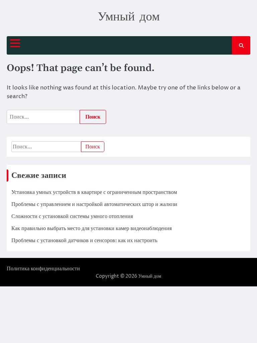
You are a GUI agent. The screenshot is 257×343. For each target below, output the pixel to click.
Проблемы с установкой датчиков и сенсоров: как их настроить (84, 240)
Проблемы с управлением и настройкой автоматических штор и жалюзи (94, 204)
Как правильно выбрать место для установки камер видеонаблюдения (91, 228)
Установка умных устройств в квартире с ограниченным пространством (94, 192)
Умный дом (129, 15)
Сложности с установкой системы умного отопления (72, 216)
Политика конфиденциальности (43, 268)
